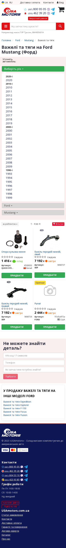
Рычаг (37, 303)
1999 (9, 198)
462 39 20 (37, 13)
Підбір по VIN (10, 506)
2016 (9, 111)
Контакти (48, 2)
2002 (9, 138)
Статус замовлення (12, 514)
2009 (9, 166)
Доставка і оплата (30, 2)
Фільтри (59, 224)
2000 (9, 130)
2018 (9, 119)
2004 (9, 146)
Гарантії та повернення (14, 526)
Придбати (16, 275)
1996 (9, 186)
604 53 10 (12, 475)
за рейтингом (9, 224)
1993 (9, 174)
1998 (9, 194)
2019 (9, 123)
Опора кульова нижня (13, 251)
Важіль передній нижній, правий (14, 304)
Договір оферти (10, 530)
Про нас (6, 538)
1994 (9, 178)
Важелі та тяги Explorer (16, 404)
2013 (9, 99)
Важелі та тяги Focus (15, 411)
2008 (9, 162)
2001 (9, 134)
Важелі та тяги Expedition (17, 401)
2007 (9, 158)
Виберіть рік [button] (13, 69)
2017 (9, 115)
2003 (9, 142)
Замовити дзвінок (11, 502)
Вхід (61, 2)
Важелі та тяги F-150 (14, 408)
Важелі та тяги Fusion (15, 415)
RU (10, 2)
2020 (9, 80)
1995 (9, 182)
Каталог (6, 534)
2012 (9, 95)
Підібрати (10, 376)
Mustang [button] (10, 212)
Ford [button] (7, 205)
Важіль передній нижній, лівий (47, 252)
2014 (9, 103)
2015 (9, 107)
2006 (9, 154)
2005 (9, 150)
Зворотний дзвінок (38, 18)
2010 (9, 87)
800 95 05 (37, 9)
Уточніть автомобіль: (9, 60)
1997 (9, 190)
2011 (9, 91)
